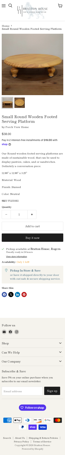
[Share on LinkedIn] (17, 294)
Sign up (52, 391)
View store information (16, 256)
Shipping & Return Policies (43, 437)
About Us (20, 437)
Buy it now (32, 238)
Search (7, 437)
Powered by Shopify (32, 448)
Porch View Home (17, 127)
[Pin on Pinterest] (24, 294)
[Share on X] (11, 294)
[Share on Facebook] (4, 294)
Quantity (7, 207)
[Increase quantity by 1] (32, 214)
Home (6, 25)
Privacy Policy (21, 441)
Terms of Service (42, 441)
